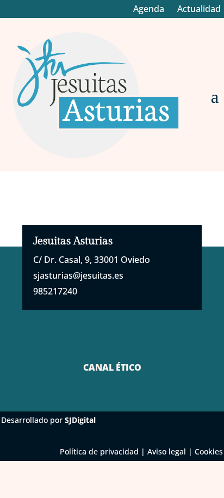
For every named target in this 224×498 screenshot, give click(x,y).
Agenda (148, 9)
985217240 (55, 291)
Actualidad (199, 9)
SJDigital (80, 420)
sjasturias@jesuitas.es (78, 275)
